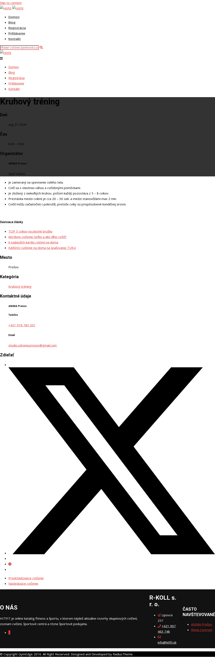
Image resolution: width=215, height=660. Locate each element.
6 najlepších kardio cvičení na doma (33, 242)
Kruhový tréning (19, 286)
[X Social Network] (111, 553)
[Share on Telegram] (10, 564)
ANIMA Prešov (201, 624)
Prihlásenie (16, 33)
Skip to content (11, 3)
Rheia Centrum (201, 630)
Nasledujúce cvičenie (23, 583)
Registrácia (17, 28)
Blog (12, 22)
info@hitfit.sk (167, 642)
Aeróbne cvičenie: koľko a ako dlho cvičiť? (37, 237)
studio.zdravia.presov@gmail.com (32, 345)
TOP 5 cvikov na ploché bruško (30, 231)
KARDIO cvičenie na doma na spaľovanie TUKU (42, 248)
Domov (14, 17)
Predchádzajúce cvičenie (26, 578)
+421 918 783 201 (21, 325)
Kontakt (14, 39)
